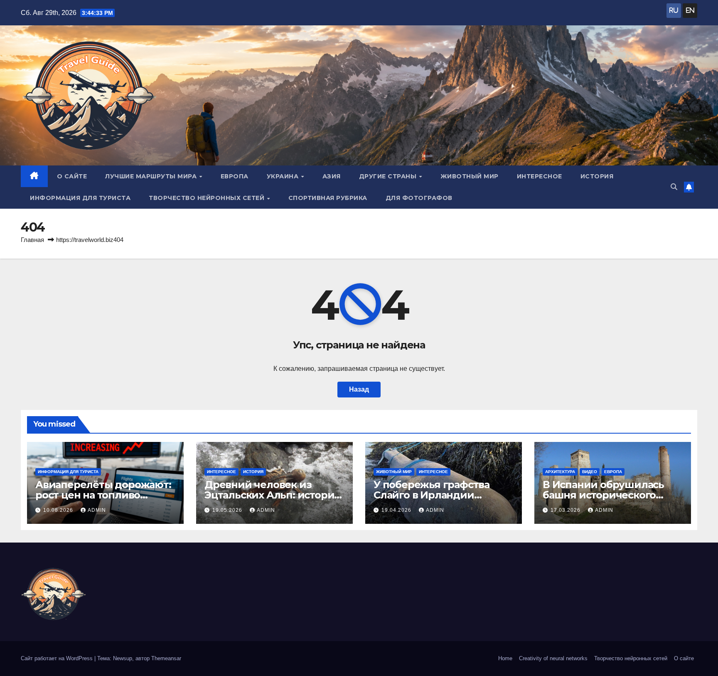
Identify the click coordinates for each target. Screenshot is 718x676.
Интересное (539, 176)
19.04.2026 (397, 510)
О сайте (72, 176)
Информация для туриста (80, 198)
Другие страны (388, 176)
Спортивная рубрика (327, 198)
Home (505, 658)
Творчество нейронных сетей (207, 198)
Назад (359, 389)
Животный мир (394, 471)
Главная (32, 239)
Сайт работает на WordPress (57, 658)
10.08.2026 (59, 510)
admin (97, 510)
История (597, 176)
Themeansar (166, 658)
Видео (589, 471)
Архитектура (560, 471)
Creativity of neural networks (553, 658)
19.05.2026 (228, 510)
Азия (331, 176)
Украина (283, 176)
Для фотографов (419, 198)
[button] (674, 186)
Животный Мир (469, 176)
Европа (234, 176)
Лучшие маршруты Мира (152, 176)
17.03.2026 (566, 510)
